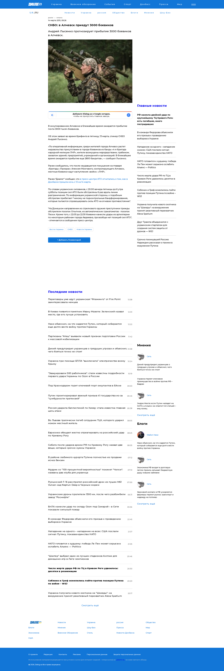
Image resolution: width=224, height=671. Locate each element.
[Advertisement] (90, 264)
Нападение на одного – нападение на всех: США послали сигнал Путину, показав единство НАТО (156, 150)
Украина (59, 17)
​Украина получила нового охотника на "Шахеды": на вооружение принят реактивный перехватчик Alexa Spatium (156, 209)
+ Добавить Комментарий (69, 240)
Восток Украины (57, 229)
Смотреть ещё (90, 605)
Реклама (77, 654)
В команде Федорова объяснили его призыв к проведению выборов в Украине (155, 135)
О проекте (33, 654)
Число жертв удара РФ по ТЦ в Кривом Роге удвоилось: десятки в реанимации (156, 178)
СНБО (70, 229)
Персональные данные (97, 654)
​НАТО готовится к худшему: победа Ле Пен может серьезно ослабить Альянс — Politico (156, 164)
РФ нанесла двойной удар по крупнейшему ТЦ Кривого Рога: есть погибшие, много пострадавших (155, 119)
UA (31, 12)
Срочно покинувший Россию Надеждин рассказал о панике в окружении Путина (155, 242)
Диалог (50, 17)
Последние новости (65, 292)
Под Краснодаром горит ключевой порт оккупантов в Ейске (84, 385)
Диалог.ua (120, 660)
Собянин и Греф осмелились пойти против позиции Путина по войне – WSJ (156, 193)
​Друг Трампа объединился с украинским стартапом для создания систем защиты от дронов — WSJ (152, 227)
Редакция (48, 654)
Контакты (63, 654)
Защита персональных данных (127, 654)
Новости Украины (84, 229)
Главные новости (152, 106)
